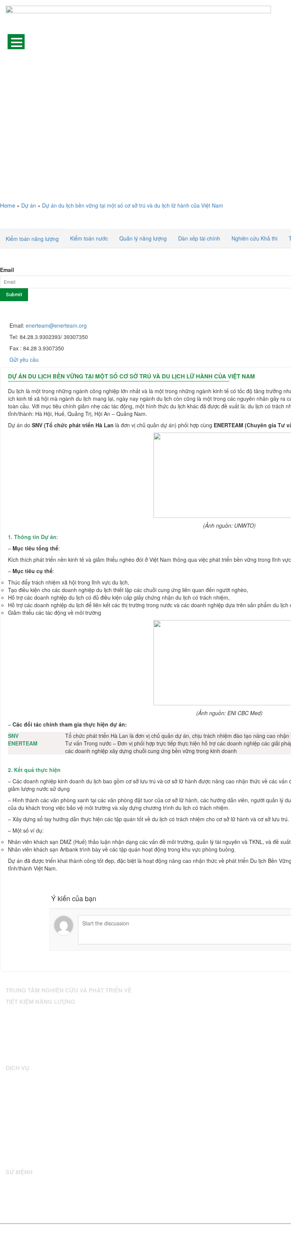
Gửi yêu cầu (24, 359)
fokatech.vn (245, 1231)
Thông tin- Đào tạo (26, 1138)
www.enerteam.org (56, 1053)
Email (7, 269)
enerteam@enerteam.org (56, 325)
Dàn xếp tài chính (199, 238)
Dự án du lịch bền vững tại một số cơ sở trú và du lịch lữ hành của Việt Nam (131, 376)
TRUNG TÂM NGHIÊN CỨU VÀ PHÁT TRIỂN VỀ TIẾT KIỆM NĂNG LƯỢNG (126, 1231)
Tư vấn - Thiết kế (25, 1110)
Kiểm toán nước (89, 238)
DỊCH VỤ (15, 222)
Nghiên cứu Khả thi (254, 238)
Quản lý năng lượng (143, 238)
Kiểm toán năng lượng (32, 238)
